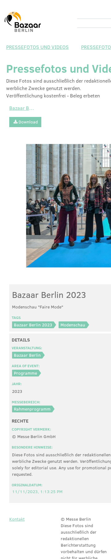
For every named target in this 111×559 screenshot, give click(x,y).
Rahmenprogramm (32, 409)
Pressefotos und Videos (37, 47)
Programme (25, 373)
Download (28, 122)
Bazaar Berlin (21, 108)
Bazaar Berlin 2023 (33, 325)
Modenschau (72, 325)
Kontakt (17, 519)
